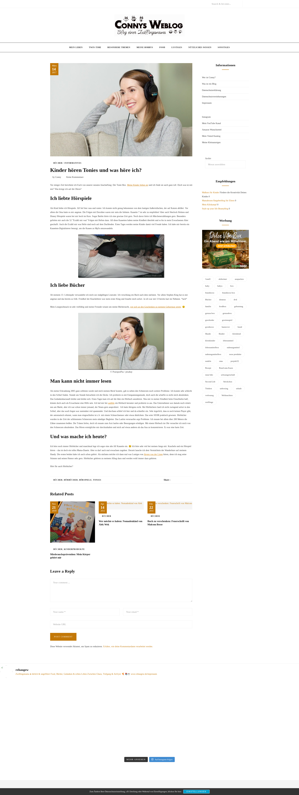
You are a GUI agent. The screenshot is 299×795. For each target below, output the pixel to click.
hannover (226, 327)
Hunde (208, 334)
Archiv (208, 158)
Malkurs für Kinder (210, 192)
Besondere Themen (118, 47)
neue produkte (235, 354)
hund (240, 327)
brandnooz (209, 293)
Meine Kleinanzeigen (211, 142)
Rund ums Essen (226, 368)
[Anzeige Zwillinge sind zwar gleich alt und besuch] (112, 712)
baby (207, 286)
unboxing (224, 388)
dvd (235, 299)
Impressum (207, 103)
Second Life (210, 381)
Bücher (58, 163)
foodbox (222, 306)
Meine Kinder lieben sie (137, 185)
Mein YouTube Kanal (211, 123)
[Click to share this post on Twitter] (180, 480)
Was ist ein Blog (209, 84)
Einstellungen (196, 791)
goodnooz (209, 327)
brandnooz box (228, 293)
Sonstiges (224, 47)
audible (111, 403)
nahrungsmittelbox (213, 354)
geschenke (209, 320)
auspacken (239, 279)
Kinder (222, 334)
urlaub (239, 388)
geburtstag (238, 306)
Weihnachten (227, 395)
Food (162, 47)
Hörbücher (71, 480)
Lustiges (176, 47)
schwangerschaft (228, 375)
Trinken (208, 388)
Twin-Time (95, 47)
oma (221, 361)
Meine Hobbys (145, 47)
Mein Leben (76, 47)
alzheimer (223, 279)
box (232, 286)
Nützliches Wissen (199, 47)
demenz (222, 299)
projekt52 (235, 361)
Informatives (72, 163)
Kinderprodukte (74, 549)
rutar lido (209, 375)
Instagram (206, 117)
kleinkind (237, 334)
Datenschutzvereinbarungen (214, 96)
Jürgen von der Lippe (153, 454)
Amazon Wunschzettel (211, 130)
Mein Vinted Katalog (211, 136)
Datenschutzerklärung (211, 90)
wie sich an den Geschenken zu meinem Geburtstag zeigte (155, 307)
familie (208, 306)
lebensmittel (228, 340)
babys (219, 286)
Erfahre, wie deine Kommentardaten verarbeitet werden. (128, 646)
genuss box (210, 313)
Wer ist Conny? (209, 77)
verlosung (209, 395)
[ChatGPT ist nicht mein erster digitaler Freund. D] (187, 718)
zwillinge (209, 402)
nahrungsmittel (233, 347)
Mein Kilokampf (209, 204)
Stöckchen (227, 381)
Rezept (208, 368)
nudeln (208, 361)
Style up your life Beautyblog (215, 208)
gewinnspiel (227, 320)
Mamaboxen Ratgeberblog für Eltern (218, 200)
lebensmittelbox (212, 347)
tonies (97, 480)
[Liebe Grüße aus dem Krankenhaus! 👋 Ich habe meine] (36, 700)
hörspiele (85, 480)
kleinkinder (210, 340)
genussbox (227, 313)
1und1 (208, 279)
